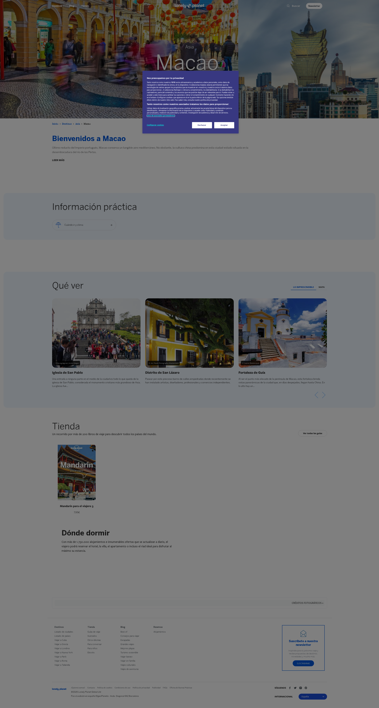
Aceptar (224, 125)
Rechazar (202, 125)
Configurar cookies (155, 125)
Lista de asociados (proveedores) (161, 116)
